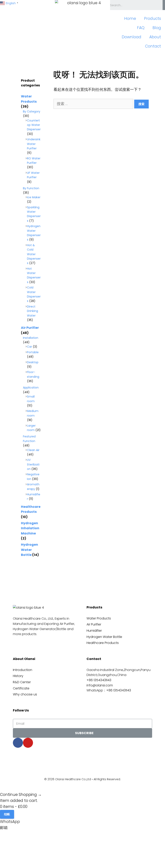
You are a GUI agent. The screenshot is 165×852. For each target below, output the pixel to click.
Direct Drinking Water (32, 311)
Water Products (99, 618)
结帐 (7, 814)
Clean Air (33, 450)
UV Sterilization (33, 464)
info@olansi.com (100, 685)
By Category (31, 111)
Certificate (21, 688)
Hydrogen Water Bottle (29, 549)
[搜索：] (94, 103)
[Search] (164, 5)
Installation (30, 338)
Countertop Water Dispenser (34, 125)
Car (29, 347)
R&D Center (22, 682)
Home (130, 18)
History (18, 676)
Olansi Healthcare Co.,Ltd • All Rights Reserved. (88, 779)
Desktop (32, 362)
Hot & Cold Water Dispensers (34, 254)
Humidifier (94, 630)
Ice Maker (33, 197)
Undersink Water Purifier (33, 143)
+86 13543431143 (99, 680)
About (155, 37)
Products (152, 18)
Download (131, 37)
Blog (157, 27)
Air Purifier (30, 327)
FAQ (140, 27)
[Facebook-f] (18, 743)
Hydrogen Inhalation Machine (30, 528)
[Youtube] (28, 743)
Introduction (22, 670)
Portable (33, 352)
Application (31, 388)
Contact (153, 46)
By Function (31, 188)
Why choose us (25, 694)
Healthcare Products (103, 643)
